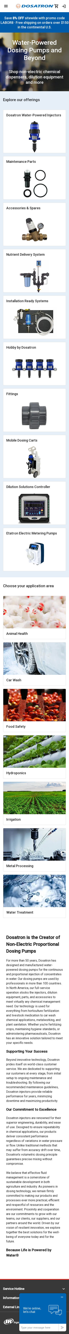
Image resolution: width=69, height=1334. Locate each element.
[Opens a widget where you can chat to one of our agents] (43, 1312)
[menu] (6, 6)
